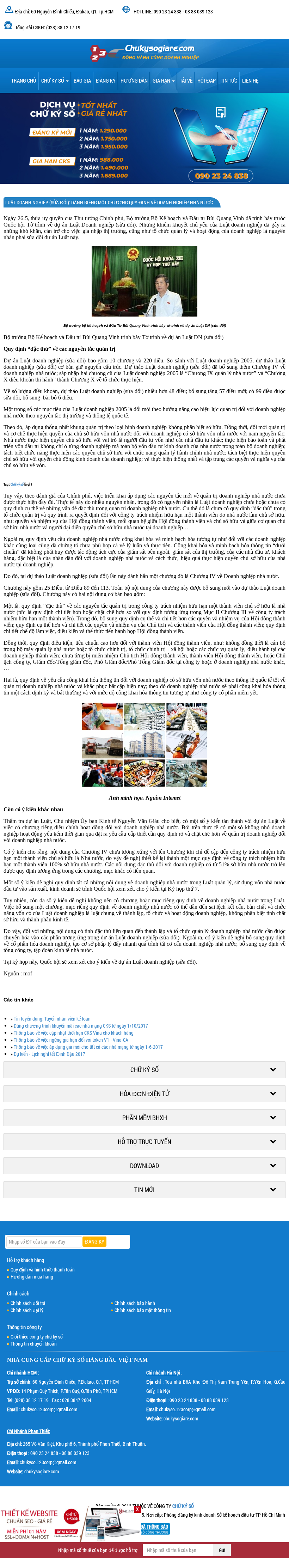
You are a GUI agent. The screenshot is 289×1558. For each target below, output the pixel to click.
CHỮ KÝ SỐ (69, 1360)
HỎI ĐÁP (206, 80)
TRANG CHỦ (23, 80)
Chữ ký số (53, 80)
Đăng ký (106, 80)
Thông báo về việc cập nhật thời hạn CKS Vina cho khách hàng (74, 1032)
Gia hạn (162, 80)
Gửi (222, 1550)
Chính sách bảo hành (135, 1303)
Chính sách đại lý (27, 1310)
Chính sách (18, 1293)
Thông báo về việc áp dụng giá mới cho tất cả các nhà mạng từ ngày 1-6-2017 (88, 1046)
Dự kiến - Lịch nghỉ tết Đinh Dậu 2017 (49, 1054)
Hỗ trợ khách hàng (25, 1259)
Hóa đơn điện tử (144, 1093)
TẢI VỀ (186, 80)
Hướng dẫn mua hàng (32, 1276)
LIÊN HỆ (250, 80)
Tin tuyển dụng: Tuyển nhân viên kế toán (52, 1018)
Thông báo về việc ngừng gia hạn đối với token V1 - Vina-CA (71, 1039)
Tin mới (144, 1189)
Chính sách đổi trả (28, 1303)
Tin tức (229, 80)
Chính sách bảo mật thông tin (143, 1310)
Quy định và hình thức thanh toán (43, 1269)
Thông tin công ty (24, 1326)
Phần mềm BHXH (144, 1117)
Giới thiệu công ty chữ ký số (37, 1336)
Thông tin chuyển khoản (34, 1343)
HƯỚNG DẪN (134, 80)
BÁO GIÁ (82, 80)
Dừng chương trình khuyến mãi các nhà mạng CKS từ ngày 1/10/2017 (81, 1025)
